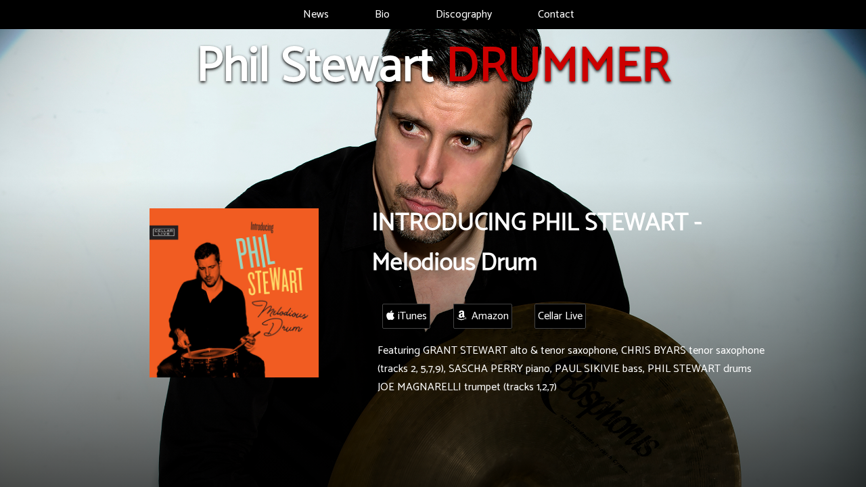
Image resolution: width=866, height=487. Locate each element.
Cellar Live (560, 316)
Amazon (487, 316)
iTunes (411, 316)
